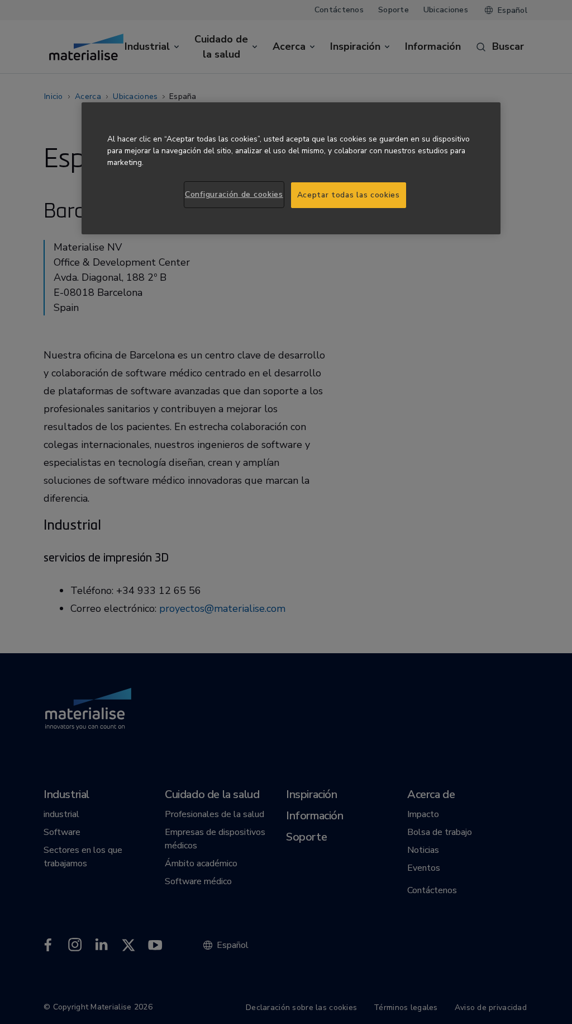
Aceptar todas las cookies (348, 195)
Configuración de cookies (234, 194)
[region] (291, 168)
